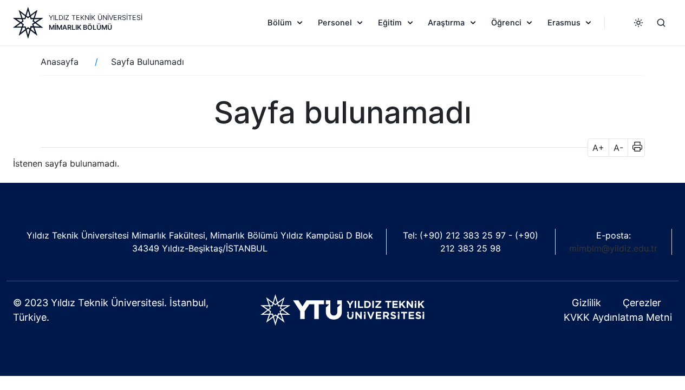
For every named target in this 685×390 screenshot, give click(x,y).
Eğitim (390, 23)
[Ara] (661, 23)
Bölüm (280, 23)
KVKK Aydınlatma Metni (618, 317)
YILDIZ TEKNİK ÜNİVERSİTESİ (95, 18)
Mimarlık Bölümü (80, 27)
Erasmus (563, 23)
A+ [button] (598, 147)
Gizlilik (586, 302)
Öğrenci (506, 23)
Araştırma (446, 23)
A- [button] (618, 147)
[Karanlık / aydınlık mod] (638, 23)
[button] (634, 147)
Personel (335, 23)
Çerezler (642, 302)
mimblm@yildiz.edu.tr (613, 248)
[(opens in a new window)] (342, 309)
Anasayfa (60, 61)
